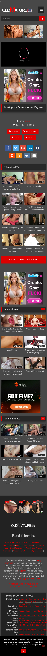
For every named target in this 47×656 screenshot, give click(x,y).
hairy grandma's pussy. (30, 578)
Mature (15, 131)
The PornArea (9, 545)
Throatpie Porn (35, 542)
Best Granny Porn (22, 548)
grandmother (31, 131)
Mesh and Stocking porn (30, 599)
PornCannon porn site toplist (23, 586)
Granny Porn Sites (20, 551)
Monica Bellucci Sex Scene (16, 542)
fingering (22, 571)
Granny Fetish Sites (24, 545)
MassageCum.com (34, 602)
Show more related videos (23, 259)
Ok (23, 651)
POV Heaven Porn (27, 616)
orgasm (31, 137)
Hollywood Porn (36, 551)
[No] (43, 646)
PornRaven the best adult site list (23, 584)
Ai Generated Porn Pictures (31, 634)
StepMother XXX (26, 625)
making (17, 137)
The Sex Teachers (27, 630)
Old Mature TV (37, 620)
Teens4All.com (26, 606)
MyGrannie (24, 620)
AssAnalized (25, 611)
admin (28, 121)
